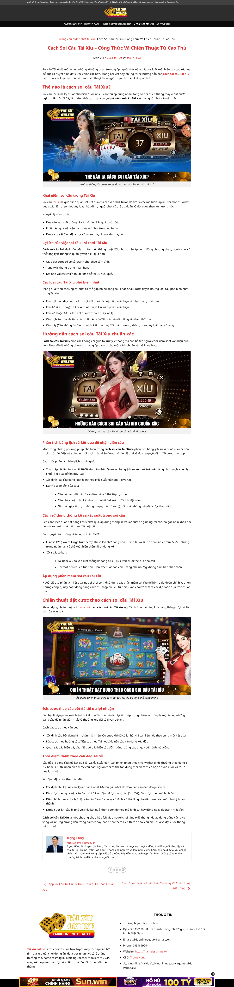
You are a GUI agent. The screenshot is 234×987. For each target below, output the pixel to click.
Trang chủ (65, 39)
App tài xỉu (163, 24)
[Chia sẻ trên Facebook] (111, 870)
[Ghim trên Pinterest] (123, 870)
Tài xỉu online (73, 24)
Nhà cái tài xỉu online (117, 24)
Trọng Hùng (134, 58)
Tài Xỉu (56, 202)
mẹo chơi (84, 607)
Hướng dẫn (91, 24)
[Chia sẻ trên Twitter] (117, 870)
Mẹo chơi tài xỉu (143, 24)
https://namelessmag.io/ (81, 842)
